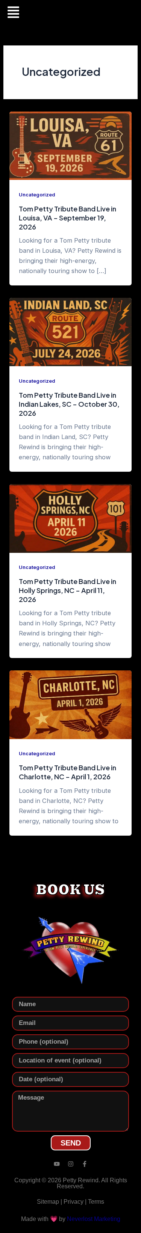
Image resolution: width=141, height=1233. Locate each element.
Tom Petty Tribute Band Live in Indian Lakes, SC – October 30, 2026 (69, 404)
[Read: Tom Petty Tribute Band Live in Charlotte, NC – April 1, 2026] (70, 704)
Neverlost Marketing (93, 1218)
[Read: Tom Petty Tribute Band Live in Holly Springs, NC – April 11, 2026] (70, 518)
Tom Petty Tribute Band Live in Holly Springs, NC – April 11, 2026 (67, 590)
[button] (13, 13)
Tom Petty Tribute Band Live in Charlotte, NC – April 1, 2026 (67, 772)
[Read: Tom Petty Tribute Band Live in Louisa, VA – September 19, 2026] (70, 145)
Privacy (73, 1201)
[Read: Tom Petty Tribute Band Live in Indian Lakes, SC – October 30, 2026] (70, 331)
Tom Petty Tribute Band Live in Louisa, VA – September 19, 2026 (67, 217)
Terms (96, 1201)
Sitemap (48, 1201)
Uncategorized (37, 195)
